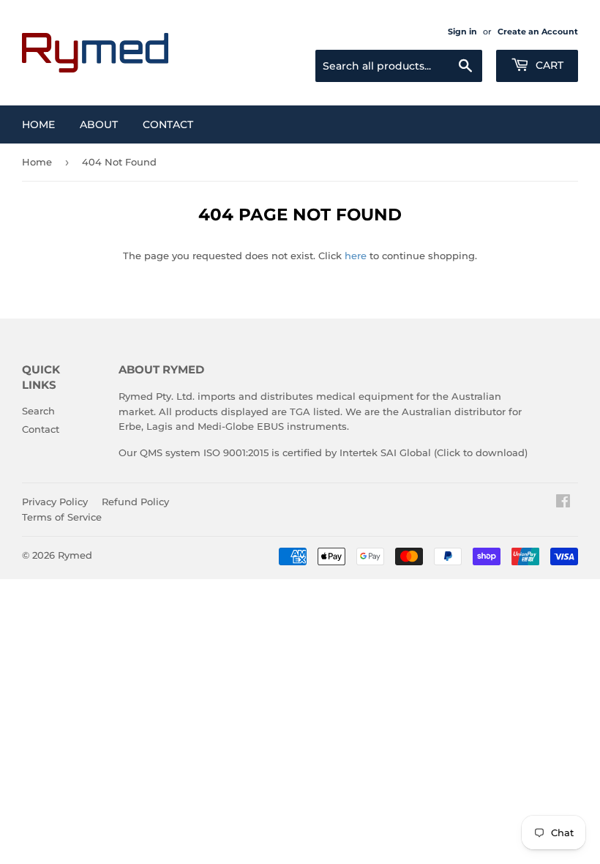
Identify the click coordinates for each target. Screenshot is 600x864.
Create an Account (538, 31)
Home (38, 124)
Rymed (75, 555)
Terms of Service (62, 517)
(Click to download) (481, 452)
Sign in (462, 31)
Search (38, 411)
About (99, 124)
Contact (168, 124)
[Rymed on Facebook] (563, 503)
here (356, 255)
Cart (548, 65)
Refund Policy (135, 501)
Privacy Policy (55, 501)
